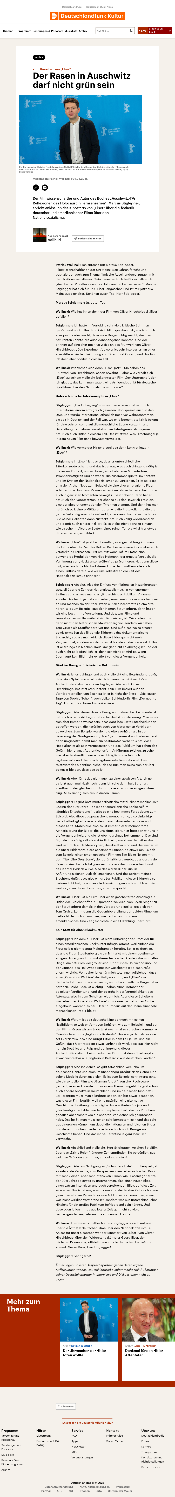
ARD (59, 1490)
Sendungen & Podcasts (48, 31)
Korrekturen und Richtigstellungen (152, 1459)
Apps (74, 1441)
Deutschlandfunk (72, 6)
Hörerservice (114, 1435)
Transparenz (149, 1451)
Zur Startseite (65, 1406)
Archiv (83, 31)
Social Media (114, 1441)
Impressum (123, 1486)
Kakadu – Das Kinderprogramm (12, 1462)
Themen (8, 31)
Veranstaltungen (82, 1457)
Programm (24, 31)
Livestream (43, 1435)
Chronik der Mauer (120, 1490)
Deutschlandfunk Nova (99, 6)
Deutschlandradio (152, 1435)
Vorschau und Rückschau (10, 1437)
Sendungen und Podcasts (11, 1447)
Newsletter (78, 1446)
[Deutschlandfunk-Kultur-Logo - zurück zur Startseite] (87, 16)
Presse (145, 1441)
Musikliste (70, 31)
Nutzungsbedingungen (95, 1486)
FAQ (74, 1435)
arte (99, 1490)
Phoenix (85, 1490)
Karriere (146, 1446)
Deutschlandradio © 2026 (87, 1482)
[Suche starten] (131, 30)
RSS (74, 1451)
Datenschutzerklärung (59, 1486)
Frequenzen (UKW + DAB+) (49, 1443)
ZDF (71, 1490)
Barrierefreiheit (151, 1467)
